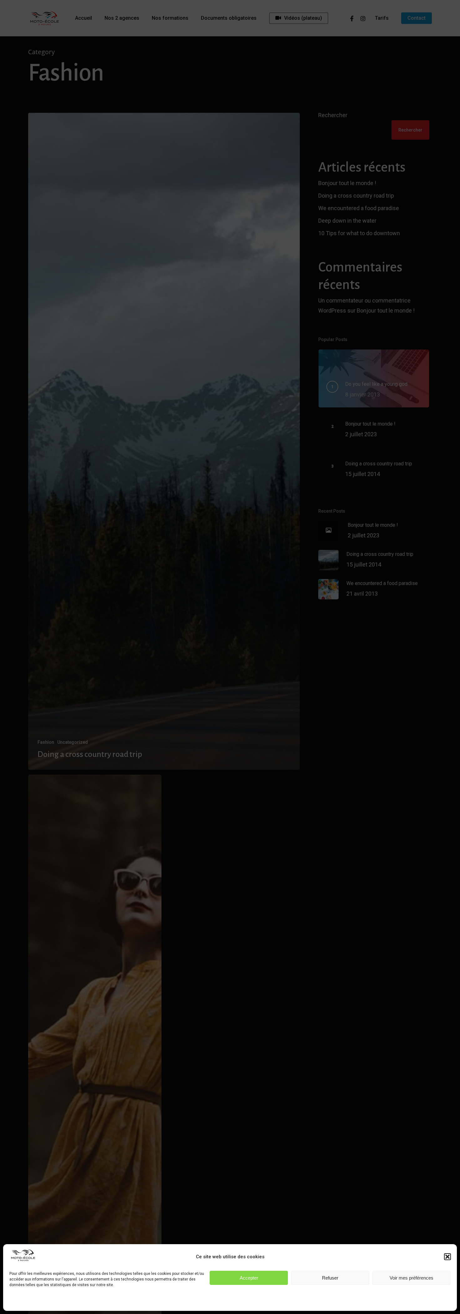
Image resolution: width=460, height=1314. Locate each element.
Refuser (330, 1277)
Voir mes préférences (411, 1277)
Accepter (249, 1277)
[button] (447, 1257)
